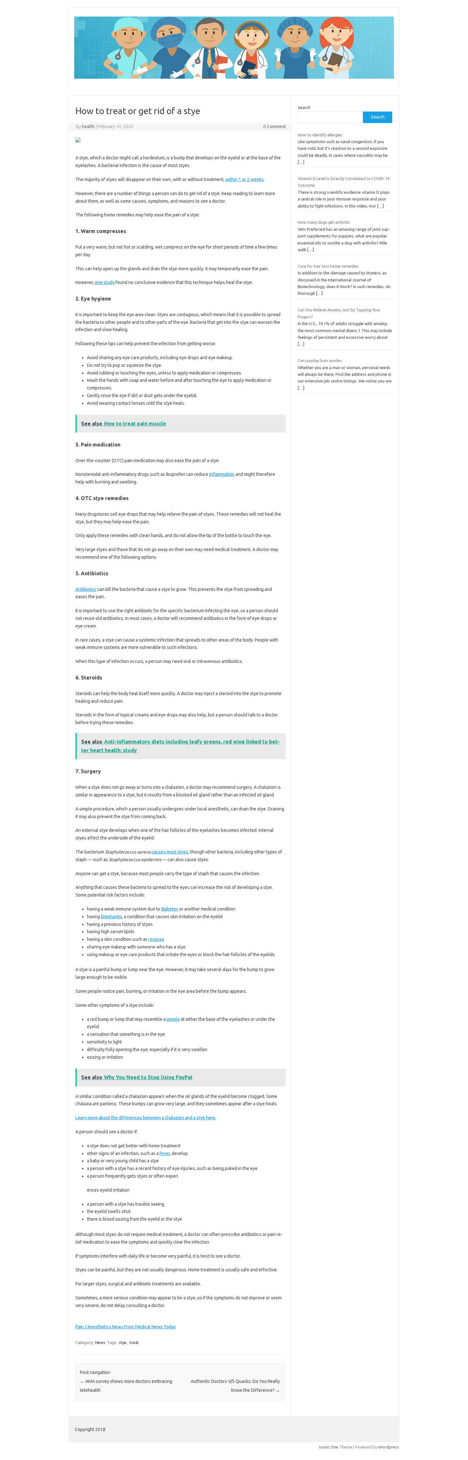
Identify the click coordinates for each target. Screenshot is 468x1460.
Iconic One (328, 1447)
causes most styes (170, 851)
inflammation (222, 474)
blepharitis (111, 916)
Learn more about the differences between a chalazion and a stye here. (145, 1117)
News (100, 1342)
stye (122, 1342)
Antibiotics (85, 589)
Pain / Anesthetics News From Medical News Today (125, 1326)
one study (105, 282)
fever (165, 1153)
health (88, 126)
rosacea (156, 939)
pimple (173, 1019)
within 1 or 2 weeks (244, 179)
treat (134, 1342)
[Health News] (234, 77)
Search (304, 107)
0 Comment (274, 126)
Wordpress (388, 1447)
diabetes (169, 909)
